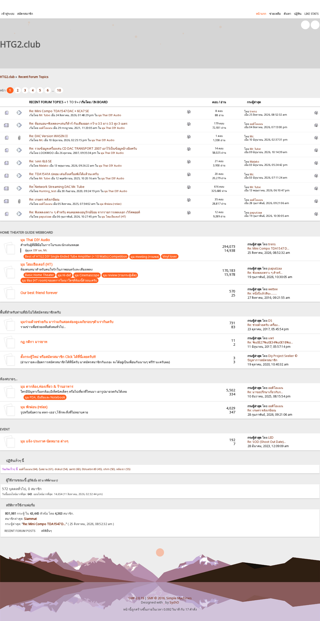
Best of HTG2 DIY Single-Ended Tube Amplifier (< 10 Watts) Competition (76, 256)
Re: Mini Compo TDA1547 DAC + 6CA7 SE (59, 111)
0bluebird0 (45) (92, 469)
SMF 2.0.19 (136, 598)
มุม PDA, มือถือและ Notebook (45, 397)
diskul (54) (61, 469)
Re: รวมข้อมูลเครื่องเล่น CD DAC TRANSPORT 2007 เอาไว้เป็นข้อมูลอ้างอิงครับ (83, 148)
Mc (41, 140)
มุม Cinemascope (87, 275)
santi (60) (74, 469)
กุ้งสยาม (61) (46, 469)
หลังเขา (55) (123, 469)
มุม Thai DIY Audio (109, 115)
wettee (273, 289)
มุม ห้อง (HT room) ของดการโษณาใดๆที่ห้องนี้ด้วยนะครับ (59, 280)
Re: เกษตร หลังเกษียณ (44, 199)
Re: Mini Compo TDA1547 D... (268, 248)
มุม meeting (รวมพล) (145, 257)
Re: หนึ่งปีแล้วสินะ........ (262, 293)
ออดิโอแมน (45, 128)
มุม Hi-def (64, 275)
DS (270, 320)
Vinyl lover (169, 256)
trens (253, 111)
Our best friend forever (39, 292)
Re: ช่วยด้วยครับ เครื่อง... (264, 325)
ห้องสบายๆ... (9, 379)
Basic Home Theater (39, 275)
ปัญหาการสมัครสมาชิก (262, 360)
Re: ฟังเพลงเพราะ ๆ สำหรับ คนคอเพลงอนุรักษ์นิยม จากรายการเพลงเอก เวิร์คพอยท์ (84, 212)
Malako (43, 165)
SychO (174, 602)
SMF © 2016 (156, 598)
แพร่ (271, 338)
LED (271, 437)
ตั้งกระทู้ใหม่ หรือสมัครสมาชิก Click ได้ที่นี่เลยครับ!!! (58, 356)
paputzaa (45, 216)
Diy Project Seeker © (283, 356)
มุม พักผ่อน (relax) (110, 204)
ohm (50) (109, 469)
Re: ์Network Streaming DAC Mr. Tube (56, 187)
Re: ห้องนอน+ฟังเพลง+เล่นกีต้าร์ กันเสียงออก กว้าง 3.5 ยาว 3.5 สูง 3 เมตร (78, 123)
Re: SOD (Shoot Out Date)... (267, 442)
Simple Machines (179, 598)
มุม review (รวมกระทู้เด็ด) (119, 275)
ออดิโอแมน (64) (28, 469)
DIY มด (37, 250)
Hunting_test (47, 191)
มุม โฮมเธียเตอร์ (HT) (114, 216)
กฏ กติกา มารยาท (33, 341)
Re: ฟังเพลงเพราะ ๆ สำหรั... (265, 273)
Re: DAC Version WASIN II (48, 136)
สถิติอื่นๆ (46, 531)
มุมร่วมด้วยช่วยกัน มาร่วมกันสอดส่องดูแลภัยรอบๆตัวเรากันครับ (67, 321)
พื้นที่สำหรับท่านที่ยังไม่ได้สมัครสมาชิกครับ (30, 312)
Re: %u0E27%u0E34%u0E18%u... (270, 342)
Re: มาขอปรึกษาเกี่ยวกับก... (265, 392)
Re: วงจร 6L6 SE (40, 161)
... (53, 90)
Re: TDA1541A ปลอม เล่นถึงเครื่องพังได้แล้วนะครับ (64, 174)
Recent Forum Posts (20, 531)
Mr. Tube (44, 115)
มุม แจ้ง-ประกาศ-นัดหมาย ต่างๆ (44, 441)
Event (5, 429)
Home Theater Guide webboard (26, 232)
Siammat (30, 519)
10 (59, 90)
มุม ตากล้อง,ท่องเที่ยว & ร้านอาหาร (46, 386)
